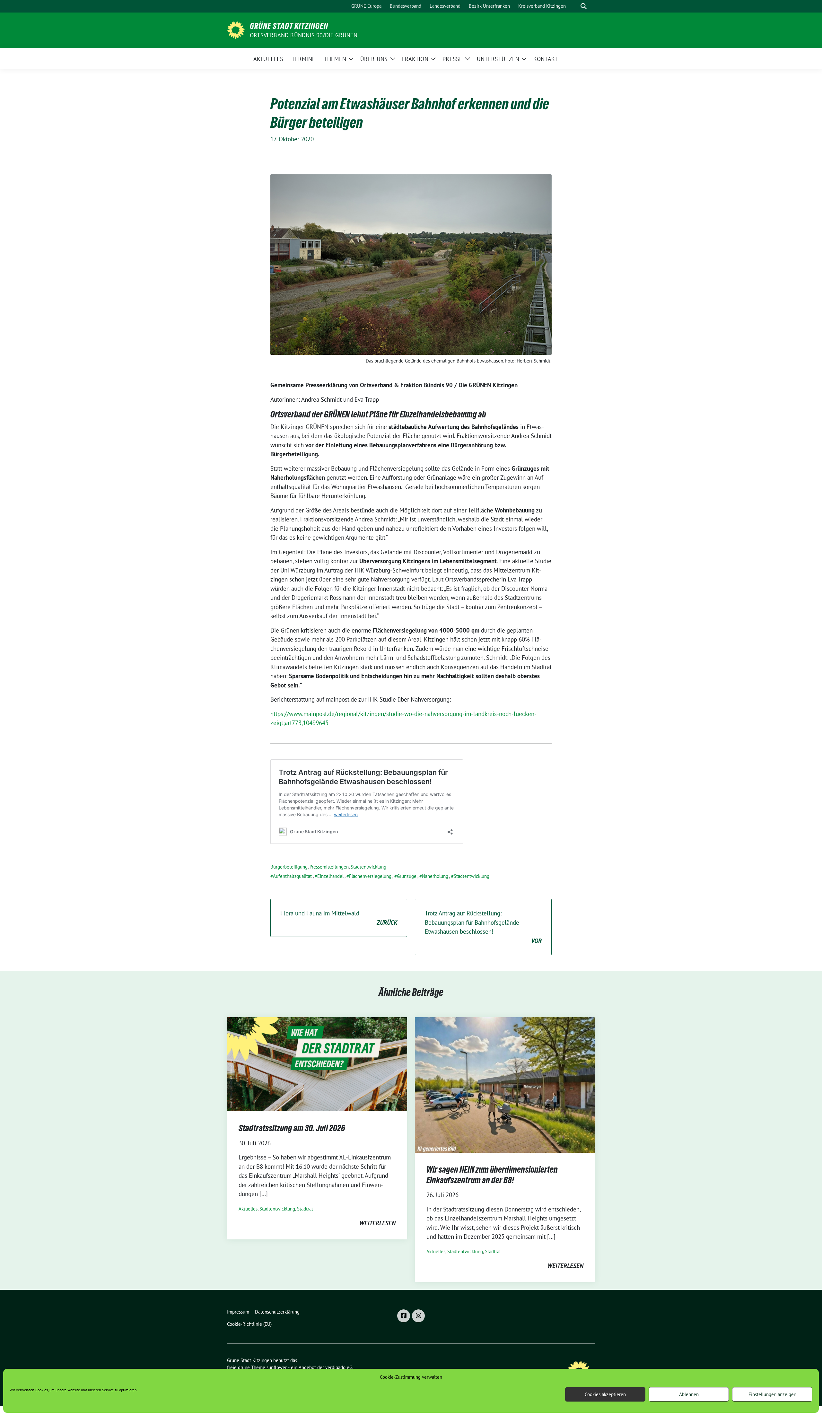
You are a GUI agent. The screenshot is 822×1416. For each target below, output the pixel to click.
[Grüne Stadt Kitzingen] (236, 29)
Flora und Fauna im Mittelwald (338, 917)
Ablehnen (689, 1394)
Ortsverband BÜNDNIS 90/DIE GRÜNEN (304, 35)
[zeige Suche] (583, 6)
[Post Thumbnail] (317, 1063)
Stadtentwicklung (368, 867)
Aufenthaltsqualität (292, 876)
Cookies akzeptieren (605, 1394)
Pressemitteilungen (329, 867)
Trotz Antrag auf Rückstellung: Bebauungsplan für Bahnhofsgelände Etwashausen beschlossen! (483, 927)
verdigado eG (338, 1367)
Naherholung (435, 876)
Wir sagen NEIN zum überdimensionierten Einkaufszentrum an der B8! (492, 1174)
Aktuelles (248, 1209)
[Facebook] (403, 1315)
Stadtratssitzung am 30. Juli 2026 (292, 1128)
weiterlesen (377, 1223)
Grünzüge (406, 876)
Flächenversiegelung (370, 876)
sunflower (277, 1367)
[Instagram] (418, 1315)
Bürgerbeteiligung (289, 867)
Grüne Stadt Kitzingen (289, 26)
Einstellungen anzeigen (772, 1394)
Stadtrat (305, 1209)
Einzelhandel (330, 876)
